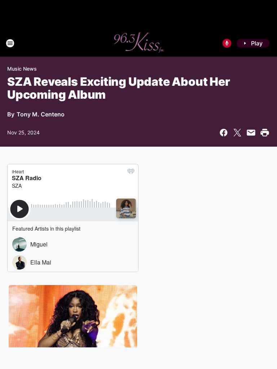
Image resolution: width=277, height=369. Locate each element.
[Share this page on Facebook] (224, 133)
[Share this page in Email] (251, 133)
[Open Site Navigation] (10, 43)
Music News (22, 69)
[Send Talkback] (227, 43)
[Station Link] (138, 43)
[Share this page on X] (237, 133)
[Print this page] (265, 133)
